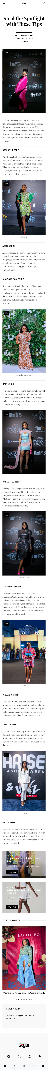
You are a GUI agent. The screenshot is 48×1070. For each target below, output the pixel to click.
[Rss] (39, 1055)
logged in (22, 1015)
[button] (17, 999)
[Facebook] (8, 1055)
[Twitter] (19, 1055)
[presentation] (7, 962)
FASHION (24, 41)
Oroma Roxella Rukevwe (20, 897)
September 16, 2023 (24, 38)
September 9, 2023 (33, 866)
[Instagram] (29, 1055)
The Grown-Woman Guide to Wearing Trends (24, 993)
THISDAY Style (26, 35)
